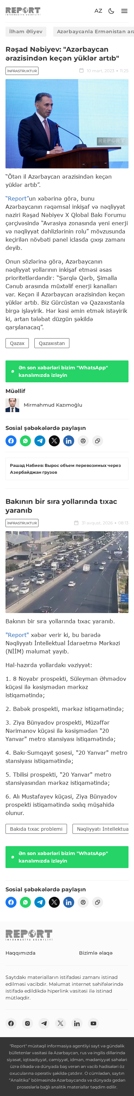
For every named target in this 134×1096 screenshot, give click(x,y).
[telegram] (39, 440)
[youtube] (93, 1023)
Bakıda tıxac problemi (36, 829)
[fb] (10, 440)
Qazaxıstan (52, 343)
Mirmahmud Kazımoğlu (53, 405)
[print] (83, 440)
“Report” (17, 198)
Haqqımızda (20, 953)
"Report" (17, 635)
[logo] (23, 11)
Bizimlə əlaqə (96, 953)
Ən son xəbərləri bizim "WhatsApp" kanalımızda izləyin (63, 371)
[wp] (25, 440)
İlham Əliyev (26, 31)
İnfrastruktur (22, 71)
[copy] (97, 440)
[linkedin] (68, 440)
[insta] (27, 1023)
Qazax (17, 343)
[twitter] (54, 440)
